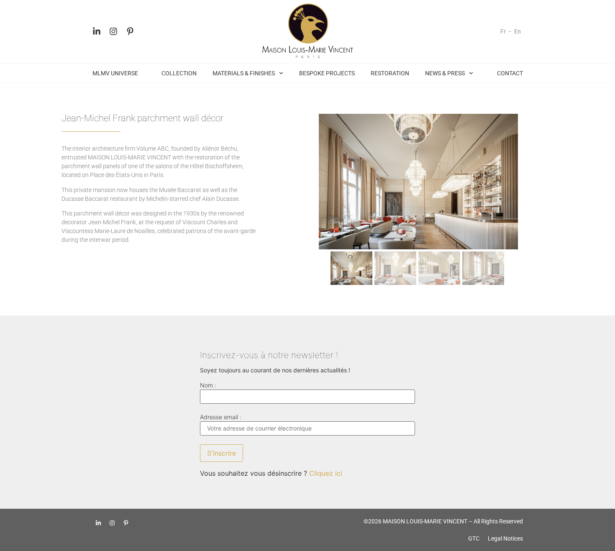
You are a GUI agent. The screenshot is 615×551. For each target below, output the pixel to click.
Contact (510, 73)
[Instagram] (113, 31)
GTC (473, 538)
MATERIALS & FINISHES (244, 73)
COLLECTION (179, 73)
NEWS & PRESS (445, 73)
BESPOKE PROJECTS (327, 73)
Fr (503, 31)
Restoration (390, 73)
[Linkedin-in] (96, 31)
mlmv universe (115, 73)
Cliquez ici (325, 473)
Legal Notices (505, 538)
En (517, 31)
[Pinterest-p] (130, 31)
